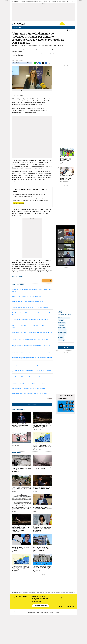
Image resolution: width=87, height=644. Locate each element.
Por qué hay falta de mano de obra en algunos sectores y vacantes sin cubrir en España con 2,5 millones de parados (42, 446)
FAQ (66, 611)
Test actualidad (71, 592)
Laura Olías (35, 449)
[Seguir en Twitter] (61, 606)
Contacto (37, 612)
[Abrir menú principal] (74, 23)
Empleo (44, 1)
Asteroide (68, 1)
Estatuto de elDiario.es (39, 611)
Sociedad (19, 30)
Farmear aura (37, 592)
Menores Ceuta (25, 1)
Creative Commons (47, 611)
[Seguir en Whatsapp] (72, 606)
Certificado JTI (51, 612)
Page (66, 1)
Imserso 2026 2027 (25, 592)
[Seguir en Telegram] (64, 606)
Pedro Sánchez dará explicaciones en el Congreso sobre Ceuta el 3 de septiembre (42, 488)
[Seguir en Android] (59, 598)
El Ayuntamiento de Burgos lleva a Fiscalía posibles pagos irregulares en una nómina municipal (61, 232)
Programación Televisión (64, 592)
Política (13, 30)
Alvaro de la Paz (59, 1)
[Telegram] (69, 30)
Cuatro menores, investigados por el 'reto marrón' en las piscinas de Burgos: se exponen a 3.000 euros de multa (61, 247)
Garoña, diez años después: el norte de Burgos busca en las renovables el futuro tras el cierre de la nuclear (61, 240)
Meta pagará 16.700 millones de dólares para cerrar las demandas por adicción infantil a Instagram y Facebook (21, 548)
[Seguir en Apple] (61, 598)
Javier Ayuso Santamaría (64, 181)
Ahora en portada (16, 452)
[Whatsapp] (35, 63)
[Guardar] (49, 63)
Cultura (30, 30)
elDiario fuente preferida (51, 592)
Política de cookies (31, 612)
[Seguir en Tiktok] (70, 606)
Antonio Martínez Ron (37, 429)
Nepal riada (21, 1)
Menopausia (49, 1)
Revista (42, 612)
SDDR (43, 592)
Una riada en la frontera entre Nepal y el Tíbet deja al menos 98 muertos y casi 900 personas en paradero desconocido (21, 469)
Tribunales (25, 30)
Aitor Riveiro (35, 491)
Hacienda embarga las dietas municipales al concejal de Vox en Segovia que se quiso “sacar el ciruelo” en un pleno (60, 261)
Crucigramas (20, 592)
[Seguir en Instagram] (66, 606)
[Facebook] (67, 30)
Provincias (37, 30)
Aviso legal (54, 611)
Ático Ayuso (37, 1)
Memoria (46, 592)
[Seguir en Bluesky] (59, 606)
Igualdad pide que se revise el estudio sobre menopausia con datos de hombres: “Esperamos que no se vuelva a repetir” (42, 528)
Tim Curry (40, 1)
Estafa (71, 1)
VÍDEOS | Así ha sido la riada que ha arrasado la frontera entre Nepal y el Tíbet (21, 488)
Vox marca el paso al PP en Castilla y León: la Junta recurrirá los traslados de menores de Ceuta (66, 177)
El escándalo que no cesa (18, 444)
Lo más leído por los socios (18, 409)
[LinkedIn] (46, 63)
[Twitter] (65, 30)
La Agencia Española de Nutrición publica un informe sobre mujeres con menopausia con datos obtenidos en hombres (42, 426)
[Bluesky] (40, 63)
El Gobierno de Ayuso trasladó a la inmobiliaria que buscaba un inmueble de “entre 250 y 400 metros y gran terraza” (42, 548)
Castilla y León (17, 27)
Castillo (41, 592)
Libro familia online (58, 592)
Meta (29, 1)
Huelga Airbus (54, 1)
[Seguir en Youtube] (68, 606)
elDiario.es (35, 469)
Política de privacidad (60, 611)
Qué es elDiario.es (17, 611)
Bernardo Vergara (15, 445)
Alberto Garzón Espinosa (16, 426)
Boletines (46, 612)
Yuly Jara (39, 449)
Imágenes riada (32, 1)
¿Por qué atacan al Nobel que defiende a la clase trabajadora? (20, 424)
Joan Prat (74, 1)
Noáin (46, 1)
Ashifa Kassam (35, 571)
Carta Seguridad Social (32, 592)
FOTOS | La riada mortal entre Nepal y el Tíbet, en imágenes (42, 467)
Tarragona (63, 1)
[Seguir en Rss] (73, 606)
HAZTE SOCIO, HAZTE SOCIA (40, 605)
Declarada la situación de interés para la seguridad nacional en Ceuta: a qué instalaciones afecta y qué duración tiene (21, 508)
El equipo (23, 611)
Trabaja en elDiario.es (29, 611)
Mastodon (57, 612)
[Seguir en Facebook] (63, 606)
